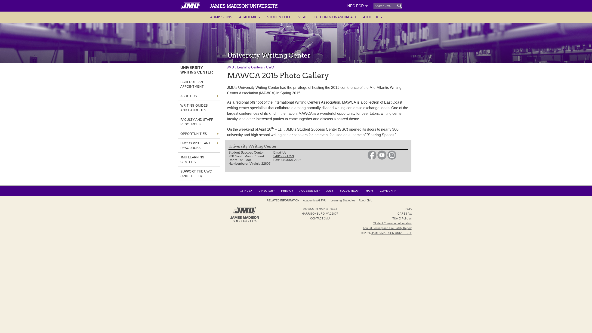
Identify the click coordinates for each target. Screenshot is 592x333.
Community (388, 190)
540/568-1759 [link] (283, 156)
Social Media (349, 190)
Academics (249, 17)
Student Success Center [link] (246, 152)
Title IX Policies (402, 218)
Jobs (329, 190)
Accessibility (309, 190)
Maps (369, 190)
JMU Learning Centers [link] (192, 159)
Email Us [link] (279, 152)
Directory (267, 190)
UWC (270, 67)
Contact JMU (320, 218)
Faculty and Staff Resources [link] (196, 122)
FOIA (408, 208)
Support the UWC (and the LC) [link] (196, 174)
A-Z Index (245, 190)
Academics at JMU (314, 200)
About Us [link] (188, 96)
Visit (302, 17)
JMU (230, 67)
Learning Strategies (342, 200)
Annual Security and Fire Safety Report (387, 228)
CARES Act (405, 213)
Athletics (372, 17)
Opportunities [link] (193, 134)
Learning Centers (250, 67)
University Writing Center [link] (196, 70)
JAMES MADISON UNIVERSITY (391, 233)
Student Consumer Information (392, 223)
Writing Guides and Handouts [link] (194, 108)
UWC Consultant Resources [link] (195, 145)
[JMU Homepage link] (244, 221)
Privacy (287, 190)
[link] (371, 158)
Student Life (279, 17)
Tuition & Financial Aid (335, 17)
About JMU (366, 200)
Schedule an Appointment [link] (192, 84)
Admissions (221, 17)
